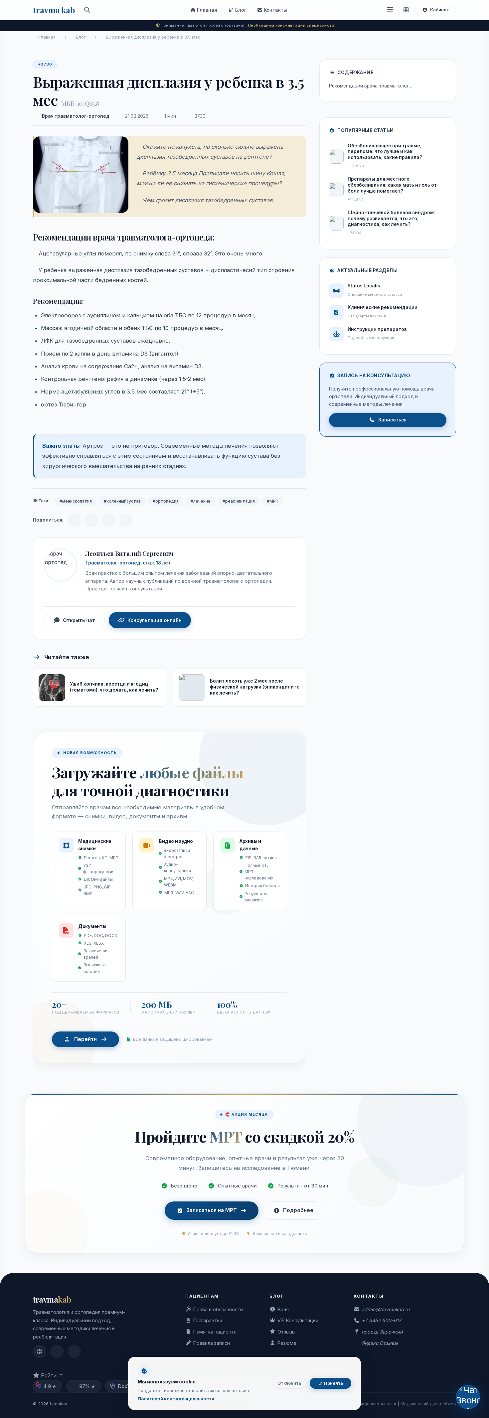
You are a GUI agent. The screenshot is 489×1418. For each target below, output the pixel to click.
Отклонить (289, 1383)
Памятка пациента (215, 1332)
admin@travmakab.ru (385, 1309)
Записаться (392, 419)
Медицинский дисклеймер (428, 1403)
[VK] (91, 520)
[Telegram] (74, 520)
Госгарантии (207, 1320)
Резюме (286, 1343)
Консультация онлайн (154, 620)
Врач (283, 1309)
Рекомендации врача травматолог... (370, 85)
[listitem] (39, 1351)
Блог (240, 10)
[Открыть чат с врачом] (468, 1397)
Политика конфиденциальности (363, 1403)
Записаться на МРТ (211, 1210)
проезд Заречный (382, 1332)
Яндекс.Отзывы (380, 1343)
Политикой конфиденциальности (176, 1398)
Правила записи (211, 1343)
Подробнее (298, 1210)
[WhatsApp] (108, 520)
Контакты (274, 10)
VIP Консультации (297, 1320)
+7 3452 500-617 (381, 1320)
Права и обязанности (218, 1309)
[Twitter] (126, 520)
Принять (333, 1383)
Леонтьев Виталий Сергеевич (129, 553)
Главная (206, 10)
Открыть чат (79, 620)
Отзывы (286, 1332)
